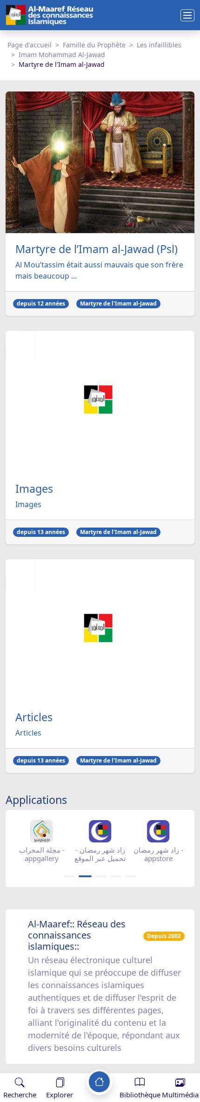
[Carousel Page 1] (69, 876)
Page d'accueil (29, 44)
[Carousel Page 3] (101, 876)
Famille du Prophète (94, 44)
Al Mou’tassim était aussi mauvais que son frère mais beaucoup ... (99, 270)
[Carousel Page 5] (130, 876)
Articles (34, 717)
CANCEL (53, 1064)
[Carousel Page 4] (115, 876)
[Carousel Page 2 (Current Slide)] (85, 876)
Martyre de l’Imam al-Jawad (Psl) (96, 248)
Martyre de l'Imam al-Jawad (118, 303)
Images (34, 488)
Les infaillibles (159, 44)
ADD (82, 1064)
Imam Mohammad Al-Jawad (62, 54)
